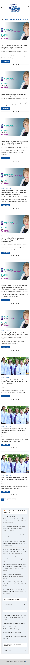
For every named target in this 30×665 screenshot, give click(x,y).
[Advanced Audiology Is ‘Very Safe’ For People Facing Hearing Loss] (15, 80)
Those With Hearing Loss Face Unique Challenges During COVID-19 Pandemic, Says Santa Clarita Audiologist (14, 192)
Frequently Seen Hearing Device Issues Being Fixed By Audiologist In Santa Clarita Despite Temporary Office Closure (14, 287)
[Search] (28, 7)
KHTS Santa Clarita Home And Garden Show (12, 51)
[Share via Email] (18, 64)
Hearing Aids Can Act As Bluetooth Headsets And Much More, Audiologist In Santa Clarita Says (14, 381)
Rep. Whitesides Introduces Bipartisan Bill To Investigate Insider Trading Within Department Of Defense (15, 566)
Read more (5, 61)
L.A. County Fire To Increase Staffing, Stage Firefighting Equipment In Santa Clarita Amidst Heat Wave (14, 536)
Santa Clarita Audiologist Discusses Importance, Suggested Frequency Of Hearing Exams (13, 239)
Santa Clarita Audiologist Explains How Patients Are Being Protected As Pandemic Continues (14, 47)
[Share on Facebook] (13, 64)
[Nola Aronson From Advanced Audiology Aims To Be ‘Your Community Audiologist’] (15, 463)
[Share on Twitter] (15, 64)
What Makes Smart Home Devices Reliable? (14, 623)
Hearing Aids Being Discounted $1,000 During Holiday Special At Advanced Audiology (13, 430)
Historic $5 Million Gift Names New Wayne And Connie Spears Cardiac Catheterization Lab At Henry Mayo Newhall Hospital (14, 518)
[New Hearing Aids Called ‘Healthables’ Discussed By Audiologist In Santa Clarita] (15, 319)
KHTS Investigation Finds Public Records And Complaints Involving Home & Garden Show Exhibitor (14, 617)
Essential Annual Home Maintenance (12, 632)
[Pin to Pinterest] (16, 64)
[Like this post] (11, 64)
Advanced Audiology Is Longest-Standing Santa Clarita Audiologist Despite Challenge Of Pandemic (14, 143)
